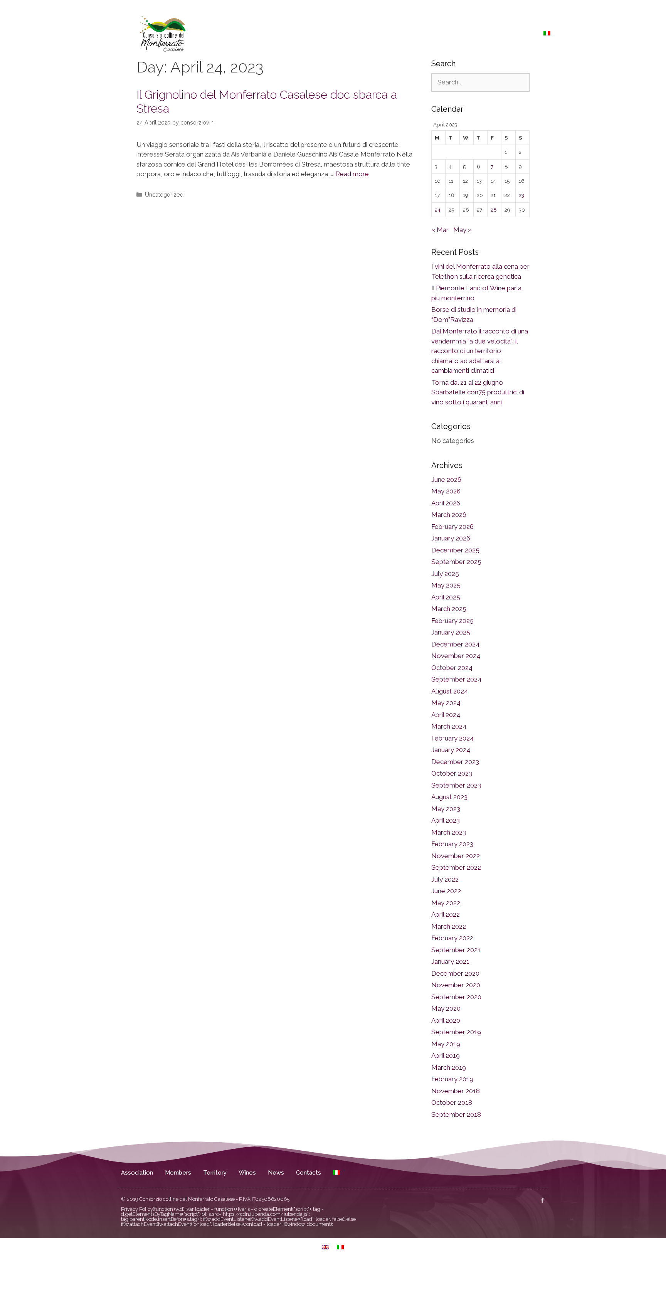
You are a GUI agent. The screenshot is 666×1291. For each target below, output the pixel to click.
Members (396, 33)
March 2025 (448, 609)
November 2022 (455, 856)
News (490, 33)
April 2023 (445, 820)
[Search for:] (480, 82)
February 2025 (452, 620)
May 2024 (446, 703)
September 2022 (456, 867)
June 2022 (446, 891)
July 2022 (445, 879)
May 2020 (446, 1008)
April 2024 (445, 715)
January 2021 (450, 961)
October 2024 (452, 668)
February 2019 (452, 1079)
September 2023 (456, 785)
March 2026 (448, 514)
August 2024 (449, 691)
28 (494, 210)
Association (356, 33)
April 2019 (445, 1055)
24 (438, 210)
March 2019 (448, 1067)
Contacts (520, 33)
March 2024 (448, 726)
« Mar (440, 230)
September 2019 (456, 1032)
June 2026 (446, 479)
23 (521, 195)
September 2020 (456, 997)
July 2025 (445, 573)
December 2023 (455, 762)
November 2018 (455, 1091)
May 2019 (445, 1044)
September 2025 (456, 562)
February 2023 (452, 844)
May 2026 (446, 491)
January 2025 (450, 632)
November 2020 (455, 985)
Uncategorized (164, 194)
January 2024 (450, 750)
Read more (352, 174)
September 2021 (456, 950)
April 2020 (445, 1020)
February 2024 (452, 738)
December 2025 (455, 550)
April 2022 (445, 914)
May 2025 (446, 585)
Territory (432, 33)
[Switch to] (547, 33)
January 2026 (450, 538)
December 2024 (455, 644)
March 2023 (448, 832)
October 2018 (451, 1102)
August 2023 (449, 797)
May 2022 (445, 903)
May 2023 (445, 809)
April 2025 (445, 597)
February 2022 (452, 938)
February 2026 (452, 526)
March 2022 (448, 926)
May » (462, 230)
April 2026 (445, 503)
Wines (463, 33)
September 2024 (456, 679)
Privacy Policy (137, 1209)
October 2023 (451, 773)
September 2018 (456, 1114)
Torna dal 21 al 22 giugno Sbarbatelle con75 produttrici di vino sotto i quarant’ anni (477, 392)
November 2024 (455, 656)
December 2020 (455, 973)
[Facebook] (542, 1200)
